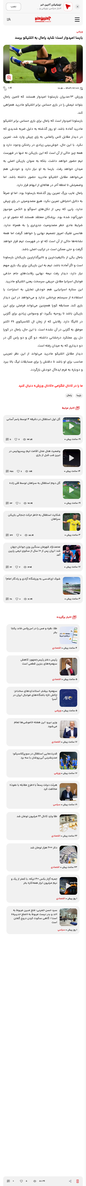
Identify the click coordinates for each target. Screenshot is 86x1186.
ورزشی (79, 32)
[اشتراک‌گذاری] (70, 1181)
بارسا (79, 395)
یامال (69, 395)
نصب (13, 6)
